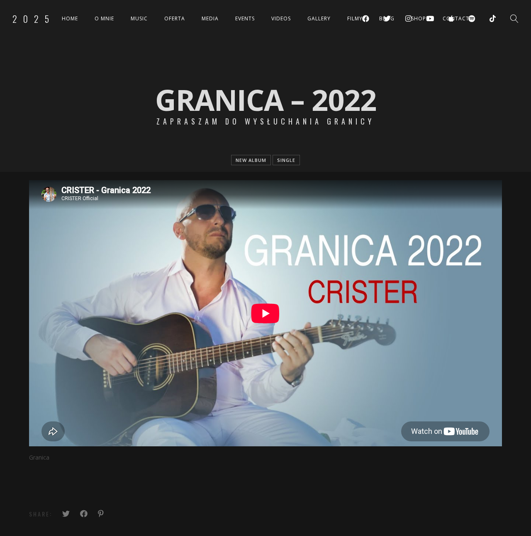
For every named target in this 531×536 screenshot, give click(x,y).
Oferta (174, 18)
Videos (281, 18)
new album (251, 160)
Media (210, 18)
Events (245, 18)
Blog (387, 18)
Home (70, 18)
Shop (418, 18)
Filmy (355, 18)
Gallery (319, 18)
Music (139, 18)
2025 (33, 18)
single (286, 160)
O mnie (104, 18)
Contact (456, 18)
